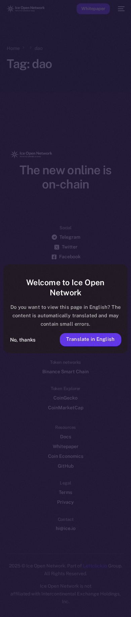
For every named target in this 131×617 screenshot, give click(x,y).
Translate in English (90, 339)
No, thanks (23, 340)
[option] (3, 596)
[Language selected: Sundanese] (59, 603)
